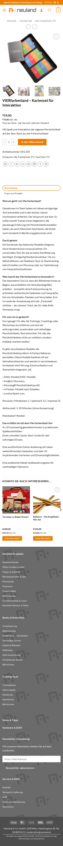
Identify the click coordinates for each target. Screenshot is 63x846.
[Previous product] (34, 26)
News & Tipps (10, 720)
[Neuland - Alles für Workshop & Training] (23, 10)
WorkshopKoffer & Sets (14, 576)
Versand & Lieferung (12, 792)
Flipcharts (7, 586)
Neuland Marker (10, 562)
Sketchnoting (9, 631)
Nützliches (7, 694)
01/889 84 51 (19, 832)
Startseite (11, 21)
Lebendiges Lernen (11, 640)
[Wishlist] (49, 10)
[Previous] (7, 58)
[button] (4, 10)
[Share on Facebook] (11, 164)
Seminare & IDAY (12, 727)
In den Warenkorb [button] (12, 538)
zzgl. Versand (24, 123)
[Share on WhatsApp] (5, 164)
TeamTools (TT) (42, 157)
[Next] (55, 58)
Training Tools (25, 21)
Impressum (8, 806)
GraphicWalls (9, 591)
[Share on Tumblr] (40, 164)
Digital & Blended (11, 645)
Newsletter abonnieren (20, 767)
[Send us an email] (55, 2)
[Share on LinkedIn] (34, 164)
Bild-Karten (8, 664)
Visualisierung (9, 626)
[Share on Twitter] (17, 164)
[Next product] (28, 26)
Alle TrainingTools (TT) (45, 21)
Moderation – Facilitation (15, 635)
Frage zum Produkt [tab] (13, 193)
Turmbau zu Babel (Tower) (15, 517)
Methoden (7, 650)
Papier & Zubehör (11, 572)
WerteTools (8, 699)
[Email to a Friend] (23, 164)
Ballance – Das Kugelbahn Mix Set (46, 518)
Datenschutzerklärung (13, 802)
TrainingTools (9, 685)
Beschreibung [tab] (10, 188)
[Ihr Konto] (41, 10)
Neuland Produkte (13, 553)
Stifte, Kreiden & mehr (13, 567)
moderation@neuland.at (39, 832)
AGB (4, 797)
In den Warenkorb (32, 141)
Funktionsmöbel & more (14, 600)
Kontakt (48, 2)
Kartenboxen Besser (12, 660)
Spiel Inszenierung (11, 655)
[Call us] (58, 2)
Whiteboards (9, 596)
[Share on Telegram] (46, 164)
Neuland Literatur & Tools (15, 605)
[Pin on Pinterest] (28, 164)
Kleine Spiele (8, 690)
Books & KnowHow (13, 617)
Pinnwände (8, 581)
